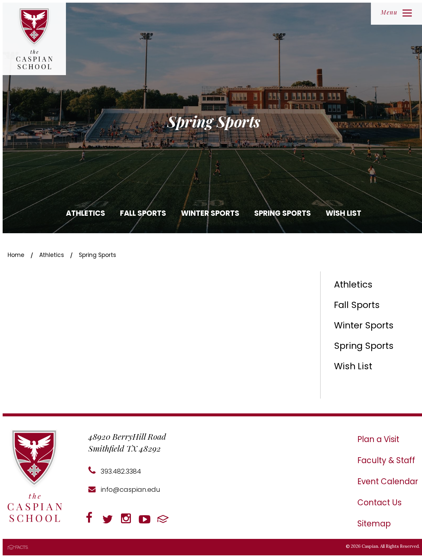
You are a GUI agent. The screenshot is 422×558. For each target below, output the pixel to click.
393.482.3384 (120, 471)
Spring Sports (282, 213)
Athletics (85, 213)
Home (16, 255)
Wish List (343, 213)
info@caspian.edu (129, 489)
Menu (389, 12)
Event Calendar (387, 481)
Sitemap (374, 523)
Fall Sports (143, 213)
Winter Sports (210, 213)
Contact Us (379, 502)
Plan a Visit (378, 439)
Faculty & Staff (386, 460)
